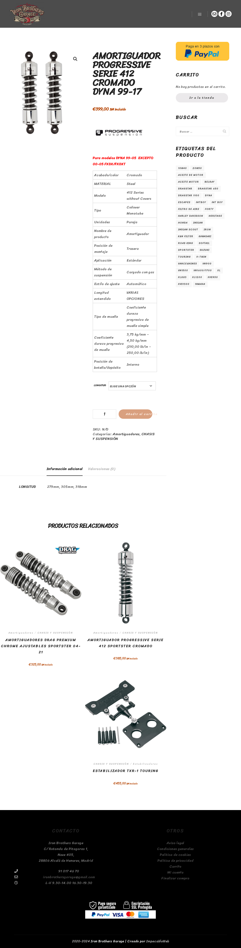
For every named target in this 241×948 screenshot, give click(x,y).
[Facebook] (221, 14)
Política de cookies (175, 855)
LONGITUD (100, 385)
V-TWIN (201, 257)
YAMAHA (200, 284)
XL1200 (197, 277)
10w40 (182, 168)
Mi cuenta (175, 872)
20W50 (197, 168)
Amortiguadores (126, 434)
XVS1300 (183, 284)
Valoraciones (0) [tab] (101, 469)
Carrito (175, 867)
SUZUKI (204, 250)
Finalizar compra (175, 878)
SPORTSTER (186, 250)
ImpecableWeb (157, 941)
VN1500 (183, 270)
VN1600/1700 (203, 270)
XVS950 (213, 277)
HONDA (183, 223)
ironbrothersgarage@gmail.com (69, 877)
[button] (75, 59)
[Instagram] (228, 14)
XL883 (182, 277)
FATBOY (201, 202)
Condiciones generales (175, 849)
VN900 (207, 264)
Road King (185, 243)
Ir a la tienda (201, 97)
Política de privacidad (175, 861)
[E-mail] (214, 14)
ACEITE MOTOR (188, 182)
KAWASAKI (205, 236)
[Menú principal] (200, 14)
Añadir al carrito (139, 414)
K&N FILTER (185, 236)
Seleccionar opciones (40, 591)
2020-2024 (81, 941)
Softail (204, 243)
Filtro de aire (188, 209)
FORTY (209, 209)
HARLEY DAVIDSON (190, 216)
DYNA (208, 195)
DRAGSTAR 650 (208, 189)
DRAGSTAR (185, 189)
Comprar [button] (125, 718)
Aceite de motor (190, 175)
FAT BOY (217, 202)
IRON (207, 229)
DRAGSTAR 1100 (188, 195)
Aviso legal (175, 843)
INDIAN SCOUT (188, 229)
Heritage (215, 216)
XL (219, 270)
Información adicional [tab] (65, 469)
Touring (184, 257)
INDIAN (198, 223)
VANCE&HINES (187, 264)
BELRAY (210, 182)
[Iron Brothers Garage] (27, 14)
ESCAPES (184, 202)
